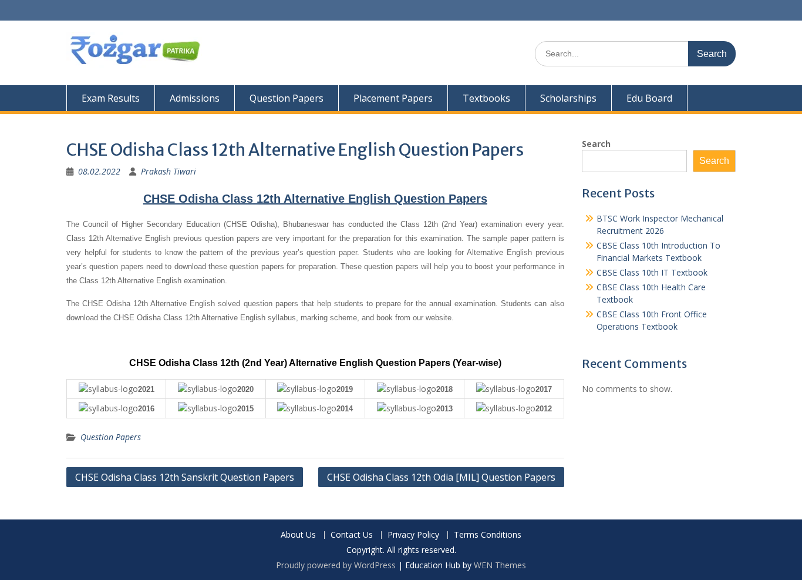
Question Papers (287, 98)
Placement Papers (393, 98)
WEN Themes (500, 565)
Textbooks (486, 98)
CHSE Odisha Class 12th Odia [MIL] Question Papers (441, 477)
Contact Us (352, 535)
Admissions (195, 98)
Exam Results (111, 98)
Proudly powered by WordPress (336, 565)
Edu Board (649, 98)
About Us (298, 535)
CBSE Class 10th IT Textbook (652, 272)
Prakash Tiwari (168, 171)
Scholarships (568, 98)
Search (596, 143)
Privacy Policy (413, 535)
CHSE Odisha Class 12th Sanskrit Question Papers (184, 477)
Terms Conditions (487, 535)
